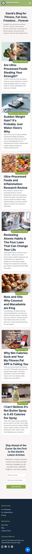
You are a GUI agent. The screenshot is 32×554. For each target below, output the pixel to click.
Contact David (6, 531)
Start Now (4, 525)
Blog (2, 528)
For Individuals (6, 509)
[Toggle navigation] (30, 3)
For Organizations (7, 512)
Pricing (3, 515)
